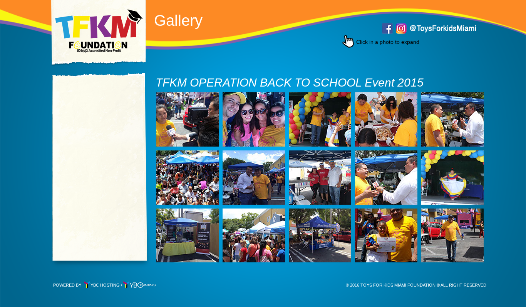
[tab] (187, 119)
